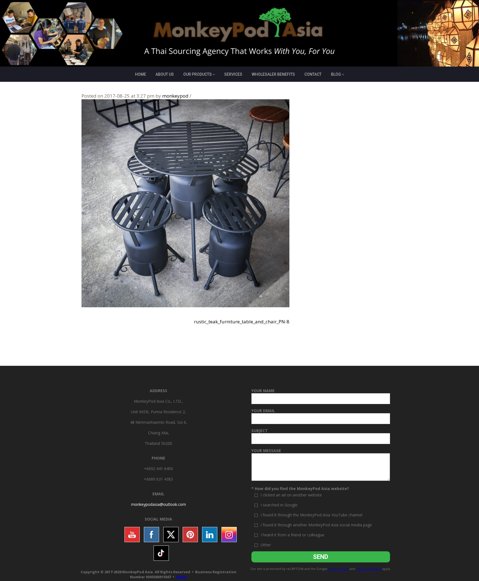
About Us (165, 74)
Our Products (197, 74)
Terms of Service (368, 569)
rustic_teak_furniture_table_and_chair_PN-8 (241, 321)
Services (233, 74)
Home (140, 74)
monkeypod (175, 96)
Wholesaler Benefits (273, 74)
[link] (158, 504)
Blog (336, 74)
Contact (313, 74)
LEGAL (181, 576)
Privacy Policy (338, 569)
